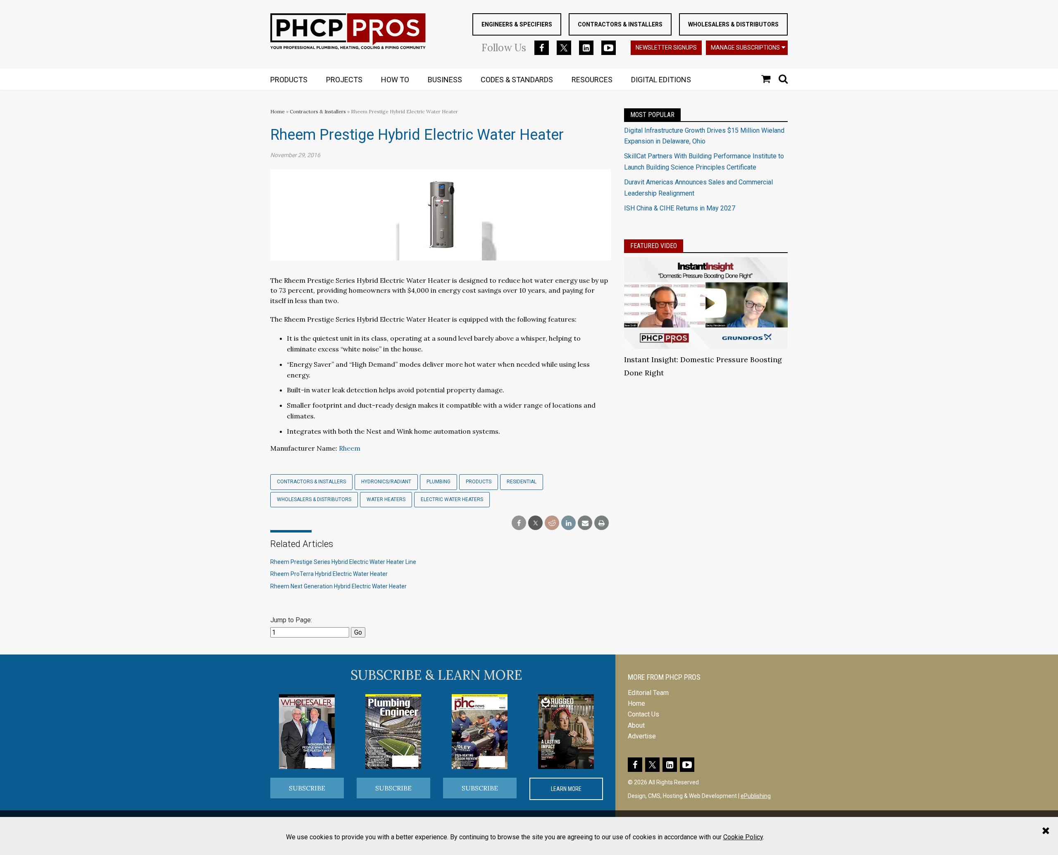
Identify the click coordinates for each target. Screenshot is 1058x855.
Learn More (566, 789)
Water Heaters (386, 499)
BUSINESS (445, 79)
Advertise (642, 736)
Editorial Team (648, 693)
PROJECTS (344, 79)
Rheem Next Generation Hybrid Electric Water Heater (338, 586)
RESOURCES (592, 79)
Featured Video (653, 246)
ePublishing (756, 796)
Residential (521, 482)
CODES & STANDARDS (517, 79)
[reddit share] (552, 523)
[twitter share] (535, 523)
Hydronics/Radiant (386, 482)
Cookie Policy (743, 837)
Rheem (349, 448)
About (636, 725)
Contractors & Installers (620, 24)
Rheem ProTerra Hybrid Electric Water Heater (329, 574)
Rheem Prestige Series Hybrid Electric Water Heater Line (343, 562)
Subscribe (307, 788)
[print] (601, 523)
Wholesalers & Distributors (733, 24)
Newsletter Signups (666, 47)
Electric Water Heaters (452, 499)
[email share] (585, 523)
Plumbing (438, 482)
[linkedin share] (568, 523)
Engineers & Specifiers (516, 24)
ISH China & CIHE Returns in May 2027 (679, 208)
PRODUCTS (288, 79)
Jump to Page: (291, 620)
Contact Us (643, 714)
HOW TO (395, 79)
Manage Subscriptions (745, 47)
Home (277, 111)
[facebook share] (519, 523)
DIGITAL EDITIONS (661, 79)
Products (478, 482)
